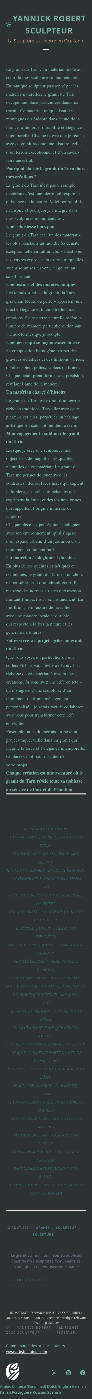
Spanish (54, 1392)
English (64, 1386)
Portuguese (22, 1392)
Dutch (52, 1386)
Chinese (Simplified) (29, 1386)
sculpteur (66, 1227)
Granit (43, 1227)
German (79, 1386)
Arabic (5, 1386)
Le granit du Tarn (32, 1244)
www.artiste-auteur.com (26, 1351)
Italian (5, 1392)
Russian (39, 1392)
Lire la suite (30, 1282)
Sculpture (43, 1234)
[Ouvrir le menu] (46, 48)
